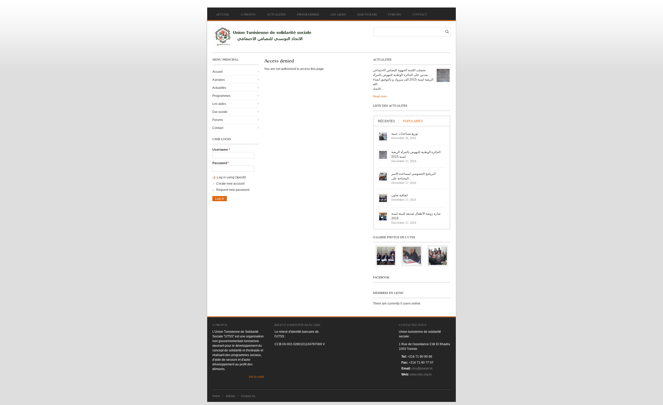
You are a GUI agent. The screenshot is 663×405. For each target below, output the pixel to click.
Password (220, 163)
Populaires (413, 121)
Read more (380, 96)
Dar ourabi (367, 14)
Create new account (230, 183)
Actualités (276, 14)
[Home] (264, 36)
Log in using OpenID (231, 177)
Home (216, 395)
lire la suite (256, 377)
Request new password (232, 190)
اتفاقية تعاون (399, 195)
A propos (248, 14)
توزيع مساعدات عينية (404, 133)
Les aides (338, 14)
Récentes (386, 121)
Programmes (308, 14)
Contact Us (248, 395)
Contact (420, 14)
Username (221, 149)
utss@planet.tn (422, 368)
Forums (394, 14)
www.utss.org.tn (421, 374)
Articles (230, 395)
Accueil (222, 14)
